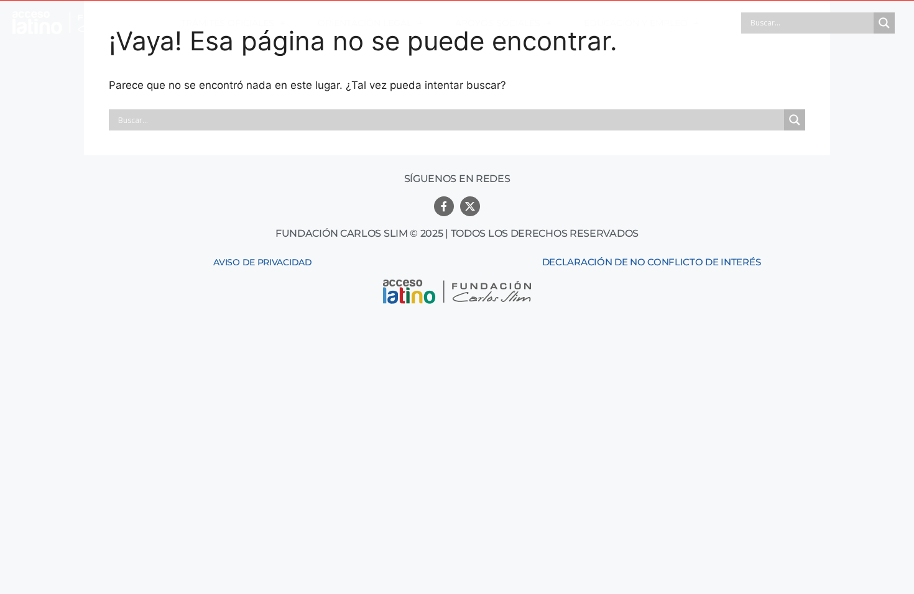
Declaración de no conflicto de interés (651, 262)
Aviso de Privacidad (262, 262)
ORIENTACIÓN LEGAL (365, 23)
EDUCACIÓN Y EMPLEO (636, 23)
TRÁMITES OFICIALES (227, 23)
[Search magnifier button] (884, 23)
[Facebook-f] (444, 206)
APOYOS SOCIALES (497, 23)
